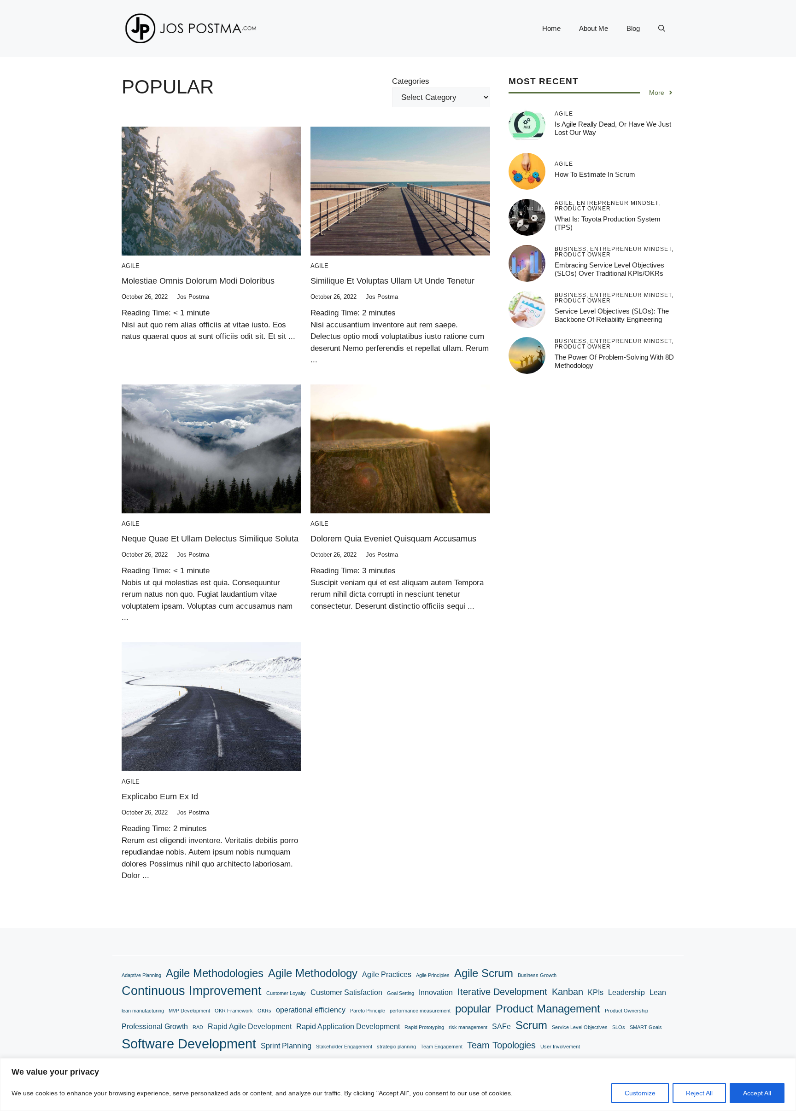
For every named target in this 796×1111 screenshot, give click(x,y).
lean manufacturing (143, 1010)
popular (473, 1008)
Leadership (626, 992)
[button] (661, 28)
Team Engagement (441, 1046)
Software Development (189, 1043)
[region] (398, 1084)
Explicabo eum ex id (160, 796)
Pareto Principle (367, 1010)
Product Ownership (626, 1010)
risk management (468, 1027)
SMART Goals (646, 1027)
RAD (198, 1027)
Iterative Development (502, 991)
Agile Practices (386, 974)
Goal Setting (400, 993)
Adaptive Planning (141, 975)
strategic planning (396, 1046)
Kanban (567, 991)
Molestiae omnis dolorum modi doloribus (198, 280)
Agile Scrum (483, 973)
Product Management (548, 1008)
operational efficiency (310, 1010)
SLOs (618, 1027)
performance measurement (420, 1010)
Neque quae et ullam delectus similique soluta (210, 538)
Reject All (699, 1093)
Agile (131, 265)
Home (551, 28)
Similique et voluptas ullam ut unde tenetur (392, 280)
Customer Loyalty (286, 993)
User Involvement (560, 1046)
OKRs (264, 1010)
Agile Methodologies (214, 973)
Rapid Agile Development (250, 1026)
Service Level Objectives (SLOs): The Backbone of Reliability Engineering (612, 315)
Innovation (436, 992)
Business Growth (537, 975)
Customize (640, 1093)
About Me (593, 28)
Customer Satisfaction (346, 992)
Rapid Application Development (348, 1026)
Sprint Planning (286, 1046)
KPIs (595, 992)
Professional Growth (155, 1026)
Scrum (531, 1025)
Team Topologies (501, 1045)
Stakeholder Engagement (344, 1046)
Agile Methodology (312, 973)
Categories (410, 81)
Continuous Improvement (192, 990)
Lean (658, 992)
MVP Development (189, 1010)
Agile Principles (433, 975)
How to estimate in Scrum (595, 174)
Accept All (757, 1093)
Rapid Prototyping (424, 1027)
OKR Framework (234, 1010)
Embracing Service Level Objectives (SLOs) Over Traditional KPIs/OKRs (609, 269)
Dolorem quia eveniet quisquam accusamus (393, 538)
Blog (633, 28)
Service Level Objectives (580, 1027)
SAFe (501, 1026)
